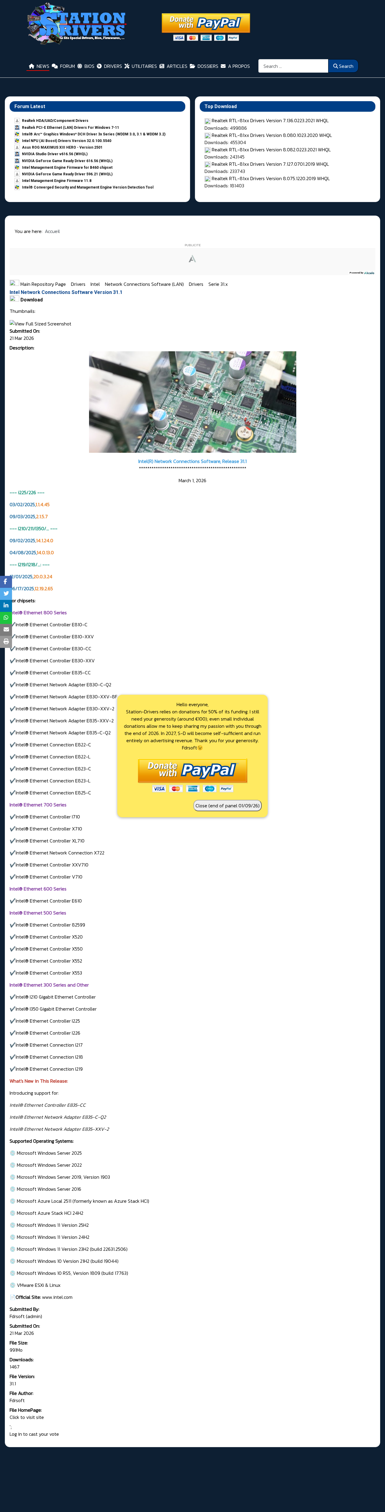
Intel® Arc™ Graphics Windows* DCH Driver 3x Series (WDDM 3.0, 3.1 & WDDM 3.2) (93, 134)
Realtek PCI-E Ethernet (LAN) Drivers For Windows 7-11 (70, 127)
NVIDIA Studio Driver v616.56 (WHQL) (55, 154)
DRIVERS (113, 66)
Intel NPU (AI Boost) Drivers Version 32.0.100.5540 (66, 141)
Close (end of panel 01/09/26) (228, 805)
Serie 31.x (218, 284)
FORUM (67, 66)
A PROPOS (239, 66)
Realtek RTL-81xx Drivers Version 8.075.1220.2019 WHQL (271, 178)
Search (346, 66)
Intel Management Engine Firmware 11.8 (56, 181)
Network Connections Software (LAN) (145, 284)
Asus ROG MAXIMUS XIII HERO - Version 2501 (62, 147)
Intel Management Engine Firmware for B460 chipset (67, 167)
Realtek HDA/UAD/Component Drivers (55, 121)
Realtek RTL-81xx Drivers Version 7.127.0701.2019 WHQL (270, 164)
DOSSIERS (208, 66)
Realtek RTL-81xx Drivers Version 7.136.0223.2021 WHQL (270, 120)
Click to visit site (27, 1417)
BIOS (89, 66)
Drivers (79, 284)
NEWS (43, 66)
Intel (96, 284)
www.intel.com (56, 1297)
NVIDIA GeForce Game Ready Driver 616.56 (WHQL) (67, 161)
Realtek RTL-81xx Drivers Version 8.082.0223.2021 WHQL (271, 149)
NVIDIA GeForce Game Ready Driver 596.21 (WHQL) (67, 174)
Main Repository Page (42, 284)
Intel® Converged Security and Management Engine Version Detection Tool (87, 187)
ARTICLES (177, 66)
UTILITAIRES (144, 66)
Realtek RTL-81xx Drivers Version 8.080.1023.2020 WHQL (272, 135)
